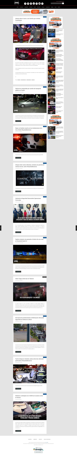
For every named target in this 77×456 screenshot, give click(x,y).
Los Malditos (48, 7)
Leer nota (18, 157)
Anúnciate (35, 439)
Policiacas (38, 7)
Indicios (59, 7)
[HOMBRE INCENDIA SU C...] (76, 228)
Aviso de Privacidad (47, 439)
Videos (35, 7)
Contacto (40, 439)
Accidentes (21, 7)
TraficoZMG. (46, 442)
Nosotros (30, 439)
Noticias (43, 7)
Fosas (56, 7)
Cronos (52, 7)
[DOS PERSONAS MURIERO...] (0, 228)
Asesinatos (26, 7)
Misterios (30, 7)
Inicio (17, 7)
